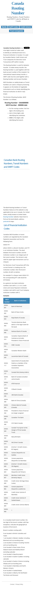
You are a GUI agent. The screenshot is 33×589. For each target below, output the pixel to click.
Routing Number (8, 217)
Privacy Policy (19, 584)
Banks (4, 27)
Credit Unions (25, 27)
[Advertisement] (18, 40)
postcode (6, 221)
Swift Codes (13, 27)
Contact (12, 584)
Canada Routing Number (17, 8)
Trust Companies (16, 31)
